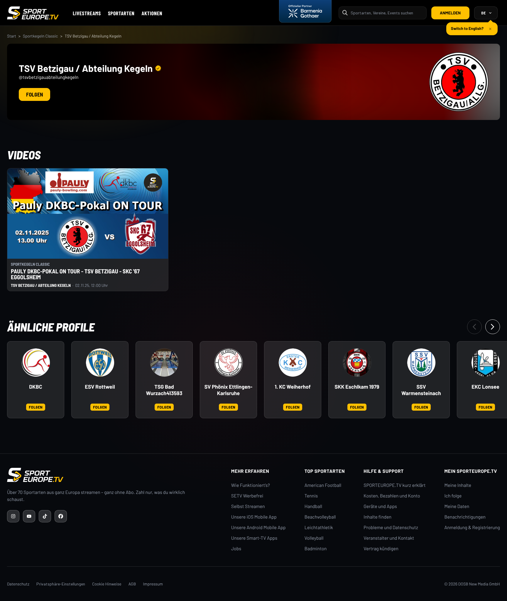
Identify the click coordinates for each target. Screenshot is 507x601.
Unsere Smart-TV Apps (254, 538)
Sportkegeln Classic (40, 35)
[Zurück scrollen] (474, 326)
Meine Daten (456, 506)
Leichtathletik (319, 527)
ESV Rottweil (100, 387)
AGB (132, 583)
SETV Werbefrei (247, 496)
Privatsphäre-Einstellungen (60, 583)
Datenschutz (18, 583)
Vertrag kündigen (381, 548)
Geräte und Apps (380, 506)
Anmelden (450, 12)
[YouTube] (29, 516)
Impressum (153, 583)
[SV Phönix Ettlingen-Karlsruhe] (228, 362)
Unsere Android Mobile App (258, 527)
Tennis (311, 496)
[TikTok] (45, 516)
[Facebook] (61, 516)
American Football (323, 485)
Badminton (316, 548)
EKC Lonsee (485, 387)
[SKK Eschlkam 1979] (357, 362)
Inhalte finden (377, 517)
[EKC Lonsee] (485, 362)
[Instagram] (13, 516)
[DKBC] (36, 362)
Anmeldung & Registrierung (472, 527)
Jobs (236, 548)
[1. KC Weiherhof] (293, 362)
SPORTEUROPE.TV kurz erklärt (394, 485)
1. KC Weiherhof (292, 387)
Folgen (34, 94)
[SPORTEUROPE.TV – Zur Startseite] (33, 12)
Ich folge (453, 496)
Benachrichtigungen (465, 517)
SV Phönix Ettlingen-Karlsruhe (228, 390)
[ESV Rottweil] (100, 362)
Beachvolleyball (320, 517)
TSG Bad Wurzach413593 (164, 390)
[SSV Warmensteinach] (421, 362)
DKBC (35, 387)
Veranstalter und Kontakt (389, 538)
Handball (313, 506)
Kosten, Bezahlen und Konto (392, 496)
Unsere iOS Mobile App (254, 517)
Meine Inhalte (457, 485)
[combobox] (387, 12)
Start (11, 35)
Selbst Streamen (248, 506)
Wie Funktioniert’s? (250, 485)
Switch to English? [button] (467, 28)
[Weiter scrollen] (492, 326)
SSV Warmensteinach (421, 390)
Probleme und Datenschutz (391, 527)
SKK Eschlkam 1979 (356, 387)
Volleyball (314, 538)
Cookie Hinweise (106, 583)
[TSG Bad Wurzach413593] (164, 362)
